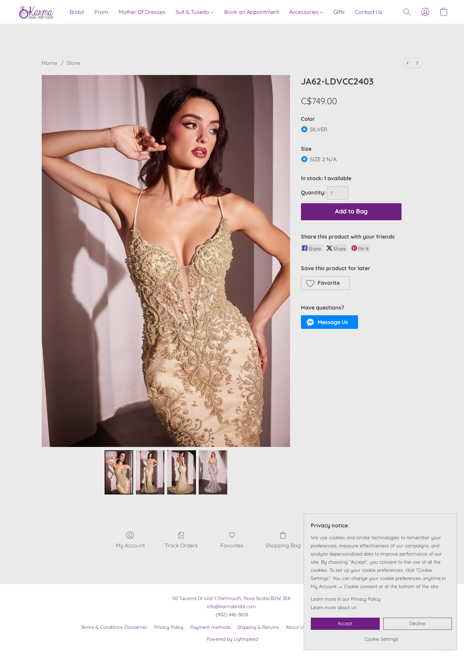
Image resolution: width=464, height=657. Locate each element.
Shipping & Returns (258, 627)
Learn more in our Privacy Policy (345, 599)
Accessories (304, 11)
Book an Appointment (251, 11)
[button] (36, 11)
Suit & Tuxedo (193, 11)
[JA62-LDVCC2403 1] (150, 472)
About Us (296, 627)
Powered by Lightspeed (232, 639)
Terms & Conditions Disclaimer (114, 627)
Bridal (77, 11)
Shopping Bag (283, 545)
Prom (101, 11)
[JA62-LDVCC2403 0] (119, 472)
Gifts (339, 11)
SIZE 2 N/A (323, 159)
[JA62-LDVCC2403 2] (181, 472)
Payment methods (210, 627)
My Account (130, 545)
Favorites (232, 545)
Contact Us (368, 11)
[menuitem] (407, 63)
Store (73, 62)
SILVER (318, 129)
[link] (381, 636)
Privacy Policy (168, 627)
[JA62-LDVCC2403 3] (213, 472)
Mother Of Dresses (142, 11)
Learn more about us (333, 607)
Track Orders (181, 545)
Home (49, 62)
